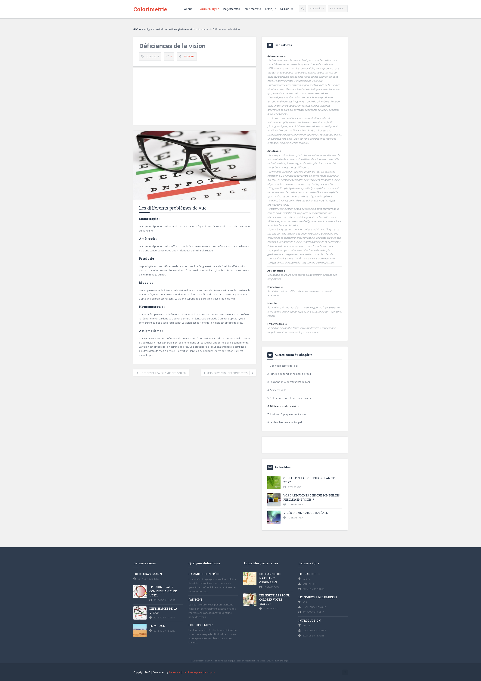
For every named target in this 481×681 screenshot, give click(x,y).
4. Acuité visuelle (276, 390)
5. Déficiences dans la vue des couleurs (289, 398)
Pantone (195, 599)
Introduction (309, 620)
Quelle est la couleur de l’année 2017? (309, 480)
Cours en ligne (208, 9)
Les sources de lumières (317, 597)
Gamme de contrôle (204, 574)
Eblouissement (200, 625)
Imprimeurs (231, 9)
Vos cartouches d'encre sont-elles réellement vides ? (311, 497)
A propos (209, 672)
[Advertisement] (194, 96)
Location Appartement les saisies (251, 660)
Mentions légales (192, 672)
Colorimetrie (150, 9)
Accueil (189, 9)
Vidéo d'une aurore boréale (305, 513)
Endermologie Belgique (225, 660)
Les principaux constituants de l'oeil (163, 591)
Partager (189, 56)
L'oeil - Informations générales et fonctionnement (183, 29)
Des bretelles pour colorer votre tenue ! (274, 599)
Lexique (270, 9)
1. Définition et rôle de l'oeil (282, 365)
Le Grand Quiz (309, 574)
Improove (174, 672)
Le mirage (157, 626)
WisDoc (270, 660)
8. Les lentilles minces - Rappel (284, 422)
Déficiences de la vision (163, 610)
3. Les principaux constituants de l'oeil (288, 382)
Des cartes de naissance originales (270, 578)
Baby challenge (281, 660)
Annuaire (286, 9)
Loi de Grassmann (147, 574)
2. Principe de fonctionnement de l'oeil (289, 373)
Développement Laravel (203, 660)
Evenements (252, 9)
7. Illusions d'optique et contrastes (286, 414)
